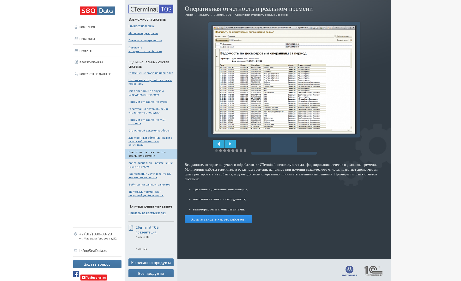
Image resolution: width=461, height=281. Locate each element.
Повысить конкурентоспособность (145, 49)
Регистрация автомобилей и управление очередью (148, 110)
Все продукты (151, 273)
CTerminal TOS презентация (147, 229)
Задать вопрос (97, 264)
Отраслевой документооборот (149, 130)
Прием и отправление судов (148, 101)
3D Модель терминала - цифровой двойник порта (146, 193)
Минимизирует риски (143, 33)
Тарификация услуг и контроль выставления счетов (149, 175)
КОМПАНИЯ (87, 27)
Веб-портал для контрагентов (149, 184)
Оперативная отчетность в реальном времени (147, 153)
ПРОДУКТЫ (87, 38)
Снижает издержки (141, 25)
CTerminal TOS (222, 14)
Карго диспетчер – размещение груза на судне (150, 164)
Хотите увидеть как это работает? (218, 219)
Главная (189, 14)
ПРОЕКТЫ (85, 50)
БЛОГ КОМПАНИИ (91, 62)
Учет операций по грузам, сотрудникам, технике (146, 92)
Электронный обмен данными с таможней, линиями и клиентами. (150, 141)
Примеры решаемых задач (147, 212)
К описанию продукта (151, 262)
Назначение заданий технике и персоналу (150, 81)
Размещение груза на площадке (150, 72)
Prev (218, 144)
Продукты (203, 14)
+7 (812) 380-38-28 (95, 234)
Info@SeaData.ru (93, 250)
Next (230, 144)
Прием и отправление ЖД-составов (147, 121)
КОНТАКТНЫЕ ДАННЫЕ (95, 74)
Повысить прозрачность (145, 40)
